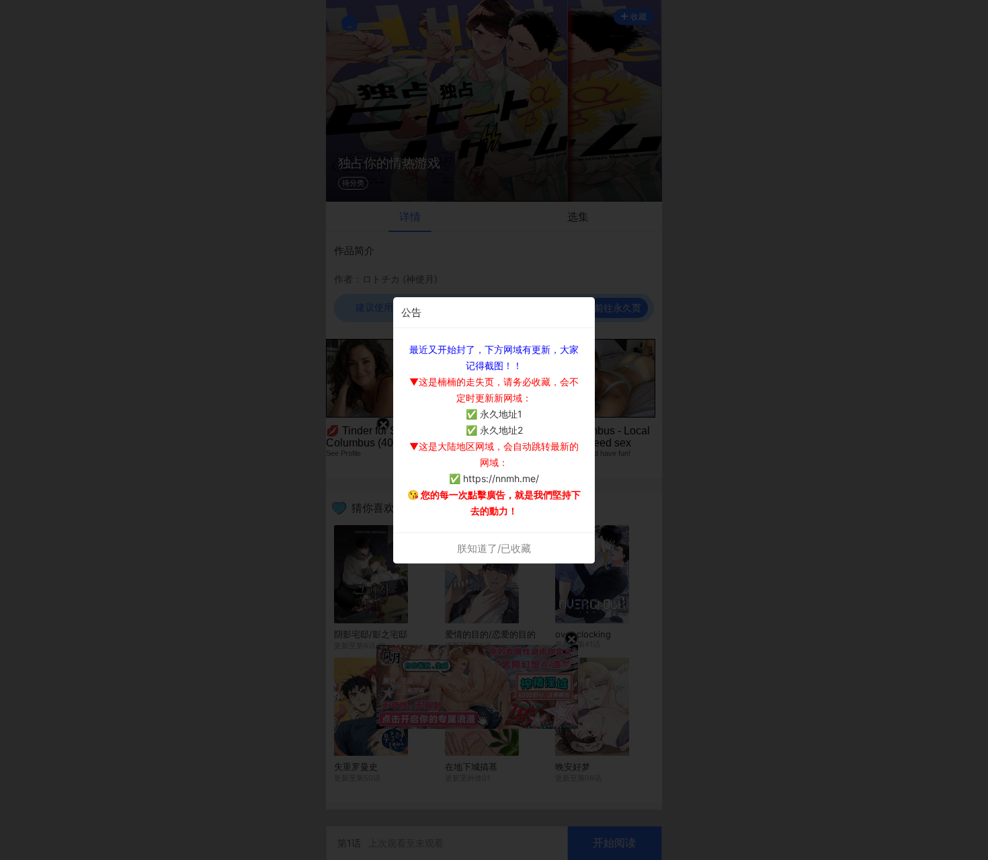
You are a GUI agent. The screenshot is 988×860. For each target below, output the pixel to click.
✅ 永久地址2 (494, 430)
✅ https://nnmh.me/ (494, 478)
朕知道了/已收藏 (494, 548)
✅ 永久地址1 (494, 414)
